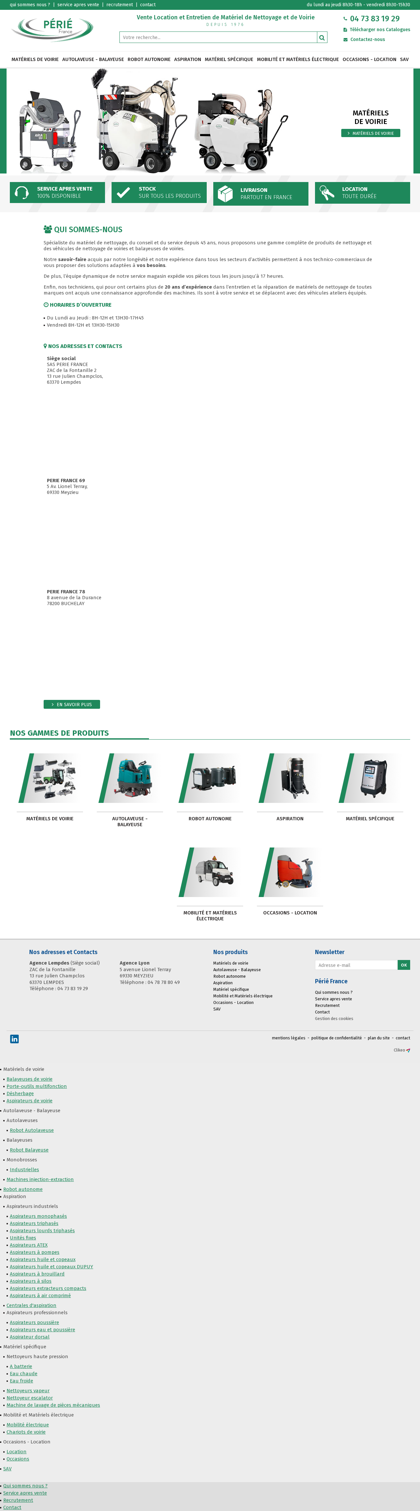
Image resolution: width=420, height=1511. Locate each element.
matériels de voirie (373, 133)
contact (403, 1037)
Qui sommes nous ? (334, 992)
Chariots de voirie (26, 1432)
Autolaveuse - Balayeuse (93, 59)
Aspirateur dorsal (30, 1337)
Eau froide (21, 1381)
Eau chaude (23, 1374)
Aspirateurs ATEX (29, 1245)
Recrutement (327, 1005)
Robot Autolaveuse (32, 1130)
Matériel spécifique (229, 59)
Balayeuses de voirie (29, 1079)
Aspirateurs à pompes (34, 1252)
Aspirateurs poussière (34, 1322)
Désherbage (20, 1093)
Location (17, 1452)
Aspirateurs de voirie (29, 1101)
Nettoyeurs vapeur (28, 1391)
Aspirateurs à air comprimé (40, 1295)
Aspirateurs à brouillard (37, 1274)
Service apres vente (333, 998)
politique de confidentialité (336, 1037)
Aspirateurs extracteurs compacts (48, 1288)
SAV (404, 59)
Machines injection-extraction (40, 1179)
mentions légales (288, 1037)
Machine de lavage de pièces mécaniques (53, 1405)
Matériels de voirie (35, 59)
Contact (322, 1012)
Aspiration (187, 59)
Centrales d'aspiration (31, 1305)
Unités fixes (23, 1238)
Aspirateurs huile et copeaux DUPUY (51, 1267)
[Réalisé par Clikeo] (408, 1050)
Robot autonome (149, 59)
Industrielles (24, 1170)
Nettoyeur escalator (30, 1398)
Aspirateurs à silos (31, 1281)
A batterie (21, 1366)
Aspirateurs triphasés (34, 1223)
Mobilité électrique (28, 1425)
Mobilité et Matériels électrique (298, 59)
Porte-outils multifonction (37, 1086)
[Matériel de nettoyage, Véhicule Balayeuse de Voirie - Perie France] (52, 30)
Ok (404, 965)
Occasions (18, 1459)
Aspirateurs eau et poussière (42, 1330)
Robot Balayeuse (29, 1150)
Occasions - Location (369, 59)
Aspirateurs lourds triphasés (42, 1231)
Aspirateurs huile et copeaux (42, 1259)
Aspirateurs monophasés (38, 1216)
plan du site (379, 1037)
